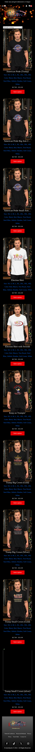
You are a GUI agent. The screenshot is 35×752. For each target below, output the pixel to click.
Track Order (16, 736)
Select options (17, 92)
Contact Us (23, 736)
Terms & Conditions (10, 733)
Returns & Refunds (21, 733)
